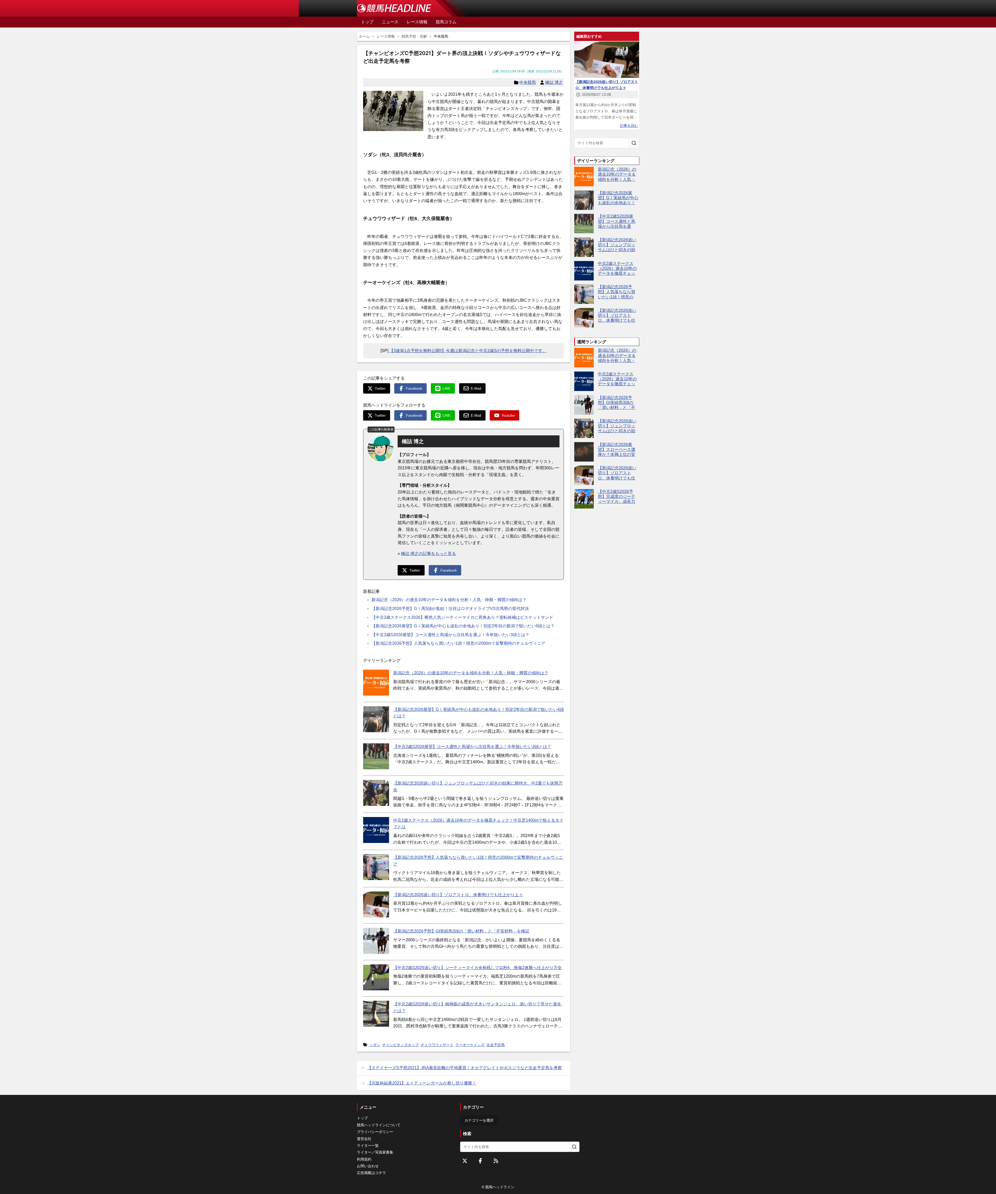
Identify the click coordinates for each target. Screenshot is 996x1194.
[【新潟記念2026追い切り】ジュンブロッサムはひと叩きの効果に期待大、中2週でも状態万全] (376, 793)
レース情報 (386, 36)
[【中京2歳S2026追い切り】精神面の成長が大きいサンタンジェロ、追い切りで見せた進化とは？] (376, 1014)
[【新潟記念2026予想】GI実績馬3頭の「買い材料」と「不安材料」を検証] (376, 941)
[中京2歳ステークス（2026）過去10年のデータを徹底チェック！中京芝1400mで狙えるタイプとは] (376, 830)
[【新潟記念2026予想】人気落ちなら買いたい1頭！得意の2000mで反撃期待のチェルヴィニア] (376, 867)
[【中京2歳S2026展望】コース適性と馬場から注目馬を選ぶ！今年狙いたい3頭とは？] (376, 756)
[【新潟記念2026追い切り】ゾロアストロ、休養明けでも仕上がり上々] (376, 904)
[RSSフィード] (496, 1160)
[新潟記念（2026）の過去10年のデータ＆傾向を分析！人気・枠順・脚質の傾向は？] (376, 683)
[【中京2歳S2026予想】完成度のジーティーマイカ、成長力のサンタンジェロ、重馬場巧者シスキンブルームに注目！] (584, 499)
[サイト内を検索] (634, 143)
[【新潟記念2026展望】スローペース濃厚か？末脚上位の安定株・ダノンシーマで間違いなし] (584, 452)
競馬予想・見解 (414, 36)
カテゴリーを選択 (479, 1120)
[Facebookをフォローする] (480, 1160)
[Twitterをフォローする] (464, 1160)
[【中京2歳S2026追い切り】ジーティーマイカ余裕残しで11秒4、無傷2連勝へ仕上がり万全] (376, 977)
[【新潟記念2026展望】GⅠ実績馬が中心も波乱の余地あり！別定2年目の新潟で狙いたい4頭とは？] (376, 719)
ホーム (364, 36)
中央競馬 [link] (441, 36)
